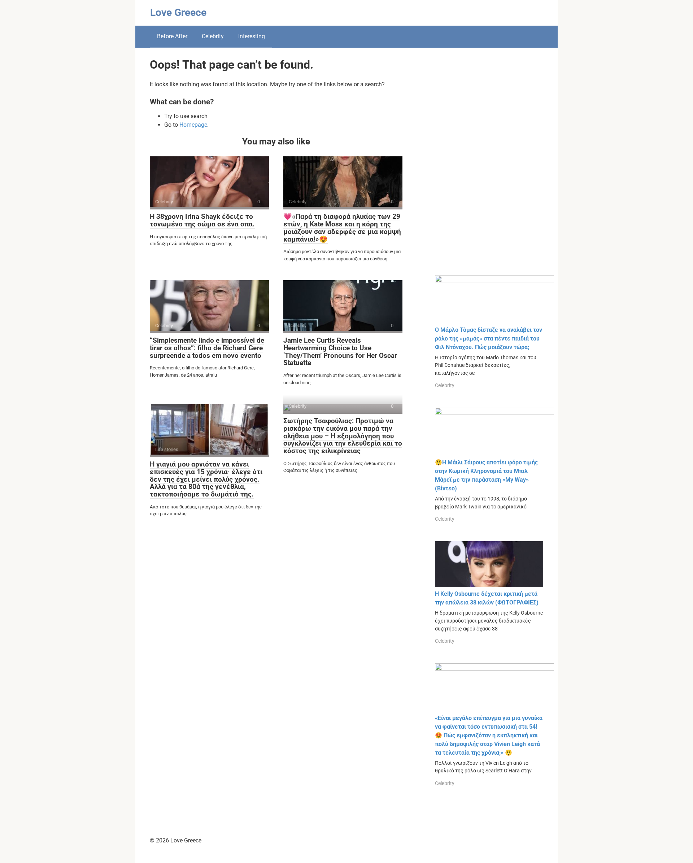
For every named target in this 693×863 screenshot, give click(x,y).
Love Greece (178, 12)
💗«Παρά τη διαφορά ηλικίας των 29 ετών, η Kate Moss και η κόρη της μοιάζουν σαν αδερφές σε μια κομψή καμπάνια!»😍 (342, 227)
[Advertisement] (489, 166)
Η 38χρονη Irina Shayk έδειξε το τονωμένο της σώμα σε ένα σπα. (202, 220)
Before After (172, 36)
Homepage (193, 124)
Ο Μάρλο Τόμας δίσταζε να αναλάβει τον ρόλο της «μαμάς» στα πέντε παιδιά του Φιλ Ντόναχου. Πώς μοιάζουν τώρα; (488, 338)
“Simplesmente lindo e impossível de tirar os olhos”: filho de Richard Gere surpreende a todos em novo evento (207, 348)
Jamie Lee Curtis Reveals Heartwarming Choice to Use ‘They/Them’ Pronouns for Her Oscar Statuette (340, 351)
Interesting (251, 36)
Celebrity (213, 36)
